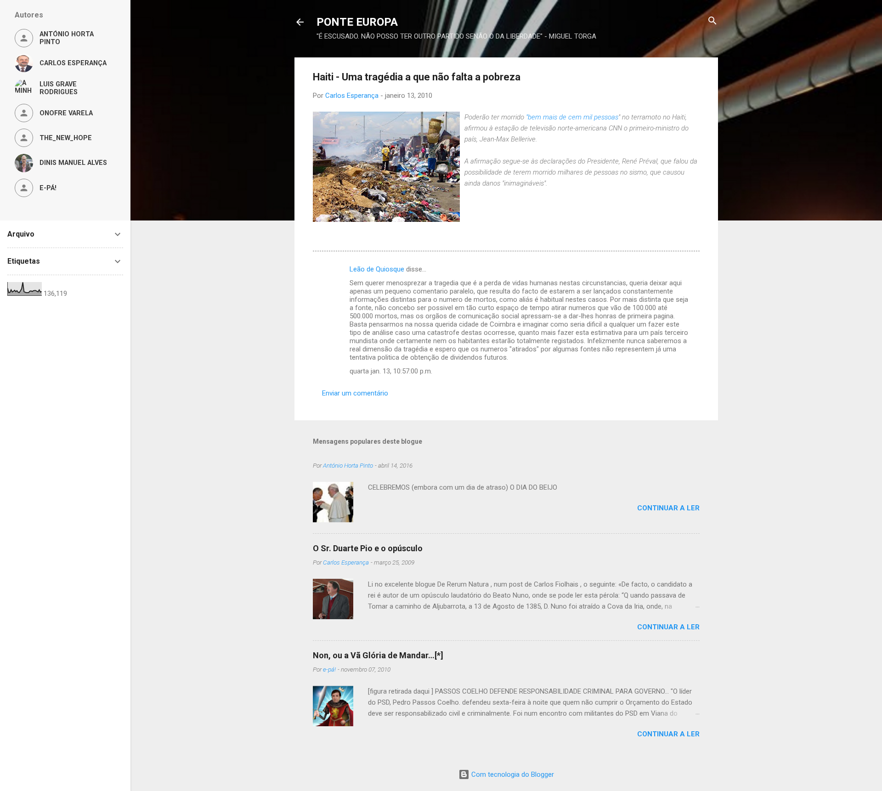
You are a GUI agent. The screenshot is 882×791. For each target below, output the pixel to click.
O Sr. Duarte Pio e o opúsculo (368, 548)
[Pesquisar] (712, 21)
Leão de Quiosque (377, 269)
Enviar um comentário (355, 393)
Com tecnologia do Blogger (511, 774)
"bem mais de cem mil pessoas (572, 117)
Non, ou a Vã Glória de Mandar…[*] (378, 655)
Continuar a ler (668, 508)
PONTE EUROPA (357, 22)
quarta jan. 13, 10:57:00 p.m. (391, 371)
